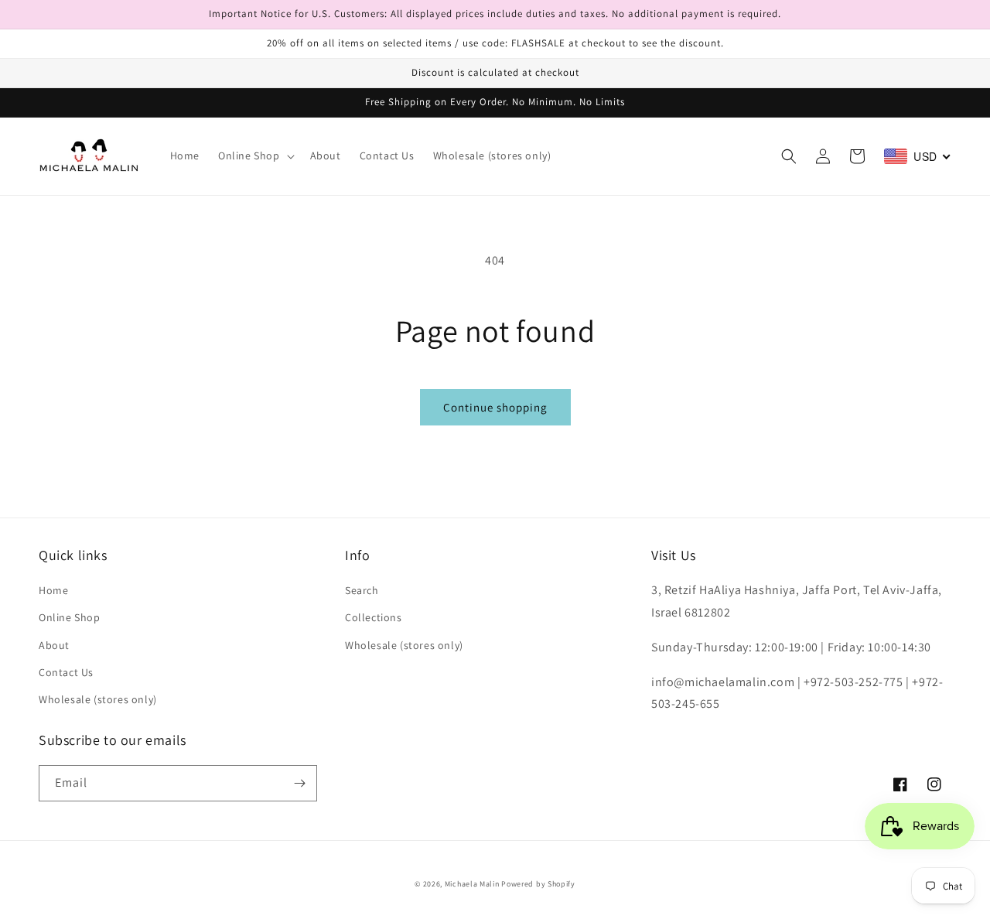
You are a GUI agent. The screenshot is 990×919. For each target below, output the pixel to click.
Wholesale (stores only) (98, 699)
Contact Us (66, 672)
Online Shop (70, 617)
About (54, 645)
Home (53, 590)
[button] (255, 155)
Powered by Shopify (538, 884)
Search (362, 590)
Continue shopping (495, 407)
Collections (373, 617)
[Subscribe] (299, 783)
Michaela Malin (472, 884)
